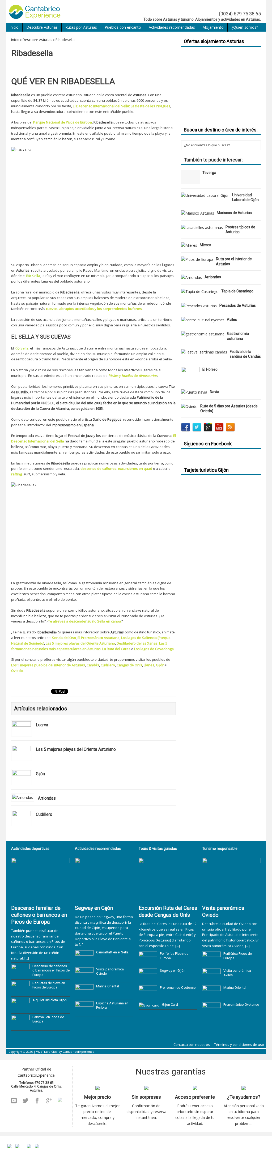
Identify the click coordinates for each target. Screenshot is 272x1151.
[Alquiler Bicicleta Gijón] (20, 1009)
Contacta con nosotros (191, 1044)
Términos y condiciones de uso (239, 1044)
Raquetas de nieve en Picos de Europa (48, 985)
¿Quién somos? (244, 27)
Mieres (205, 245)
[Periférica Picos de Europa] (148, 962)
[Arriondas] (22, 797)
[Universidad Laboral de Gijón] (205, 195)
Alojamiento (213, 27)
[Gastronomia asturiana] (202, 333)
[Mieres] (189, 245)
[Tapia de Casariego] (200, 291)
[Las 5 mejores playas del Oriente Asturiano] (21, 756)
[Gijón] (21, 780)
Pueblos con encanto (123, 27)
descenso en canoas (111, 446)
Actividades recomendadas (172, 27)
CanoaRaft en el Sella (112, 952)
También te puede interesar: (213, 160)
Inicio (14, 27)
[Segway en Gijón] (104, 899)
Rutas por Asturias (81, 27)
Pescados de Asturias (237, 305)
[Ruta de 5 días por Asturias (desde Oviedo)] (189, 406)
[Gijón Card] (149, 1005)
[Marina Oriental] (84, 995)
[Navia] (194, 392)
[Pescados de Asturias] (199, 305)
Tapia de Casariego (237, 291)
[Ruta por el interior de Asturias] (197, 259)
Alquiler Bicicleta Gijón (49, 1000)
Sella (36, 275)
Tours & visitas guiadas (158, 848)
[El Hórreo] (190, 378)
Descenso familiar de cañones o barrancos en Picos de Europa (39, 915)
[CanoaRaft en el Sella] (84, 961)
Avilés (232, 319)
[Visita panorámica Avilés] (211, 979)
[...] (26, 958)
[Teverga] (190, 181)
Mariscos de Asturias (234, 213)
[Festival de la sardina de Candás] (204, 352)
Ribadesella (51, 583)
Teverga (209, 172)
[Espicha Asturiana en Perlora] (84, 1012)
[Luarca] (21, 732)
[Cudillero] (21, 821)
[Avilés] (202, 319)
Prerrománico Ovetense (178, 988)
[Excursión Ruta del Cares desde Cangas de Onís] (168, 899)
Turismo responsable (219, 848)
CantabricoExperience (78, 1052)
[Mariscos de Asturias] (197, 213)
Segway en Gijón (94, 908)
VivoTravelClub (47, 1052)
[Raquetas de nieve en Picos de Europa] (20, 992)
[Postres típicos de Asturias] (202, 227)
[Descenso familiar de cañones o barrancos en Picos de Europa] (40, 899)
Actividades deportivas (30, 848)
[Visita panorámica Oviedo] (84, 978)
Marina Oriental (107, 986)
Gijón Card (170, 1005)
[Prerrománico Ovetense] (148, 996)
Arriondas (213, 277)
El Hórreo (210, 369)
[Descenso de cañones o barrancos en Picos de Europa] (20, 975)
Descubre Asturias (42, 27)
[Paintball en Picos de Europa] (20, 1026)
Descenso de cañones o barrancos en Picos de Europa (51, 970)
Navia (214, 392)
